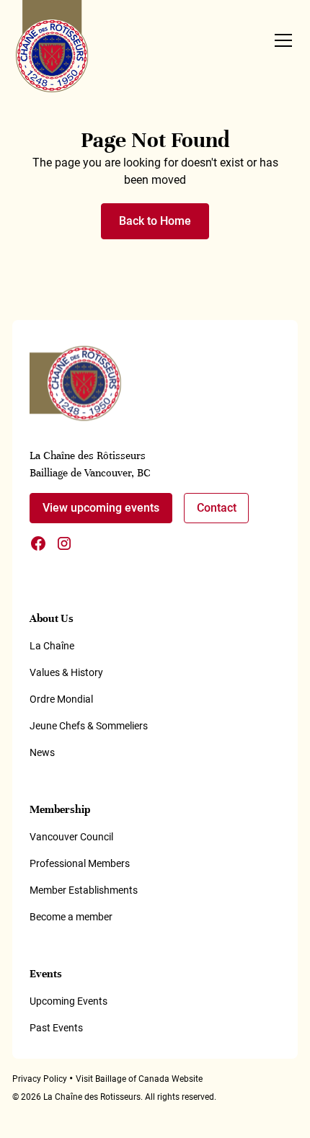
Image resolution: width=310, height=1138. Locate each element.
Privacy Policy (39, 1079)
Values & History (66, 672)
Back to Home (155, 221)
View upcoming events (101, 508)
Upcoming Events (68, 1001)
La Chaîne (52, 646)
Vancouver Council (71, 837)
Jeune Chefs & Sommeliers (89, 726)
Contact (216, 508)
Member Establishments (84, 890)
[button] (280, 40)
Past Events (56, 1027)
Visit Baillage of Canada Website (139, 1079)
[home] (52, 46)
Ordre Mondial (61, 699)
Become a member (71, 917)
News (42, 752)
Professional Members (80, 863)
